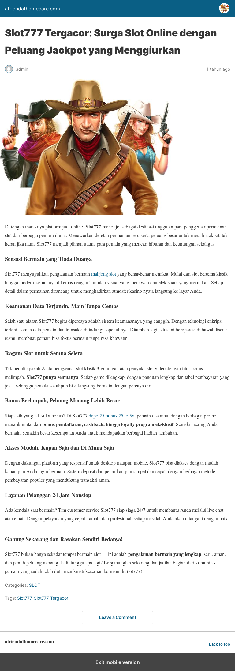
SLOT (34, 585)
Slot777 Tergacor (51, 598)
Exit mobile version (117, 662)
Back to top (219, 644)
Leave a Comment (117, 617)
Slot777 (24, 598)
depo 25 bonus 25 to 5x (111, 415)
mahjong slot (103, 273)
